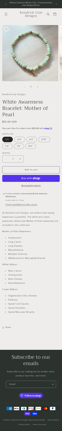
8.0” (31, 146)
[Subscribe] (52, 384)
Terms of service (39, 424)
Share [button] (8, 327)
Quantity (6, 153)
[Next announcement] (56, 4)
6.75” (44, 139)
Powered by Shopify (37, 420)
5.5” (7, 139)
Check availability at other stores (21, 204)
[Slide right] (37, 86)
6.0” (19, 139)
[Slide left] (24, 86)
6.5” (31, 139)
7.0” (7, 146)
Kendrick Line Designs (19, 420)
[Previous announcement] (5, 4)
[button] (6, 14)
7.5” (19, 146)
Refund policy (53, 420)
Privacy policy (24, 424)
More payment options (31, 186)
